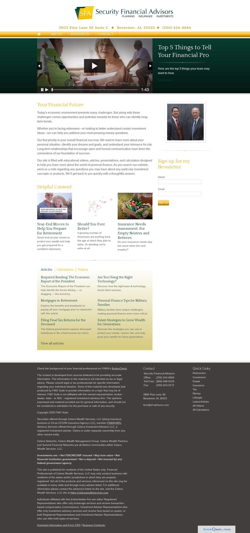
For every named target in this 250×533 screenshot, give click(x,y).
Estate (196, 381)
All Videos (198, 405)
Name (161, 177)
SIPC (118, 422)
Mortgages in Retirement (59, 301)
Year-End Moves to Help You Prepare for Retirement (53, 228)
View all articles (52, 343)
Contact (105, 34)
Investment (199, 377)
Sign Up (163, 202)
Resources (80, 34)
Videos (83, 270)
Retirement (199, 373)
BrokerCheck (119, 368)
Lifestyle (197, 397)
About (56, 34)
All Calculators (201, 409)
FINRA (111, 422)
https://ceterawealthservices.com (89, 492)
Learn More (165, 80)
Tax (195, 389)
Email (161, 189)
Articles (46, 270)
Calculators (65, 270)
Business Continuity (94, 525)
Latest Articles (201, 401)
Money (197, 393)
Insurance (198, 385)
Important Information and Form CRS (58, 525)
